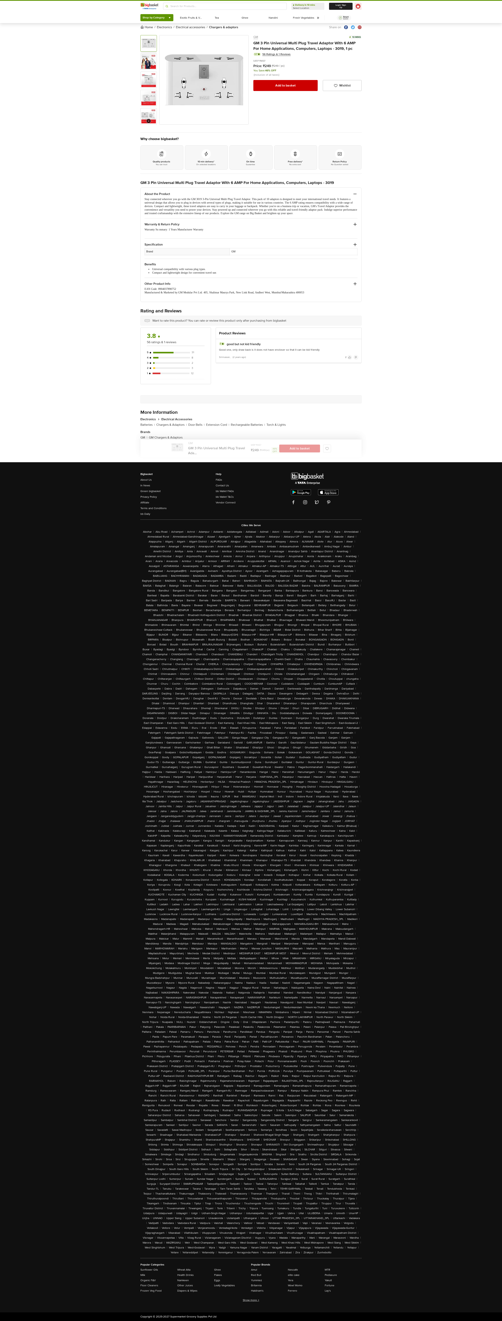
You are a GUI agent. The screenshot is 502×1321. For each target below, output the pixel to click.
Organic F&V (148, 1280)
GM (255, 37)
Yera (290, 1280)
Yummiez (256, 1280)
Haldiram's (257, 1290)
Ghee (217, 1269)
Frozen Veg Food (151, 1290)
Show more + (251, 1300)
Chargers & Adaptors (171, 425)
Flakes (218, 1275)
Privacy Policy (148, 497)
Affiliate (144, 502)
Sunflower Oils (149, 1269)
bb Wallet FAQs (225, 491)
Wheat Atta (183, 1269)
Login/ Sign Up (341, 6)
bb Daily (145, 514)
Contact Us (222, 485)
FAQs (219, 479)
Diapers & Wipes (187, 1290)
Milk (142, 1275)
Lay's (328, 1290)
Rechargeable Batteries (248, 425)
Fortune (329, 1285)
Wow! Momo (295, 1285)
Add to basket (285, 85)
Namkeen (183, 1280)
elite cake (293, 1275)
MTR (327, 1269)
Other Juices (185, 1285)
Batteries (147, 425)
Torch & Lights (276, 425)
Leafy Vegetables (224, 1285)
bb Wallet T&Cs (225, 497)
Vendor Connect (226, 502)
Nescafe (293, 1269)
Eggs (217, 1280)
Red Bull (256, 1275)
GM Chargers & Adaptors (166, 437)
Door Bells (196, 425)
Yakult (328, 1280)
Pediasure (331, 1275)
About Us (146, 479)
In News (145, 485)
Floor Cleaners (149, 1285)
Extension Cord (217, 425)
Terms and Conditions (153, 508)
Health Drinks (185, 1275)
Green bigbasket (150, 491)
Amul (254, 1269)
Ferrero (292, 1290)
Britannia (256, 1285)
